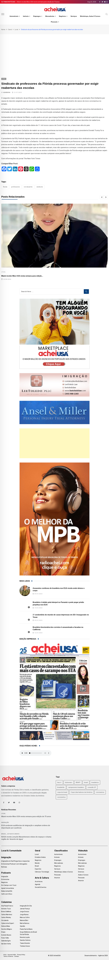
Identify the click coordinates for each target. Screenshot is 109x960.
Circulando (5, 920)
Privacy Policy (21, 954)
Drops (3, 932)
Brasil (3, 834)
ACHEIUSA (6, 92)
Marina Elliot (24, 920)
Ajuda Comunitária (7, 888)
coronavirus (100, 792)
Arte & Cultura (42, 877)
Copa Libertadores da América (81, 792)
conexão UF (92, 787)
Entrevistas (5, 879)
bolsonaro (68, 782)
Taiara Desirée (25, 943)
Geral (10, 29)
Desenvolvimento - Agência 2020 (96, 955)
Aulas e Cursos (83, 875)
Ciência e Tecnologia (42, 872)
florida (5, 187)
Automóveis (14, 16)
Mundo (37, 863)
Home (3, 29)
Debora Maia (5, 926)
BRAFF (78, 782)
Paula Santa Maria (26, 929)
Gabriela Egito (6, 941)
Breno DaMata (6, 911)
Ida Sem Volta (6, 944)
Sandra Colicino (25, 940)
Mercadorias (49, 16)
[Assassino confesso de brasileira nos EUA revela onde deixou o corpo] (24, 590)
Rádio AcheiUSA (6, 891)
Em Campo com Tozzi (8, 885)
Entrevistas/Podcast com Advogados (14, 864)
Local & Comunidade (11, 850)
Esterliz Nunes (6, 935)
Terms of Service (8, 956)
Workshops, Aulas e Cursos (90, 16)
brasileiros (95, 782)
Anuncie (57, 878)
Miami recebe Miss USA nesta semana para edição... (22, 276)
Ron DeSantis (28, 187)
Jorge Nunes (24, 914)
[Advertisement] (54, 50)
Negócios (62, 16)
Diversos (81, 872)
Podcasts (6, 872)
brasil (86, 782)
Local (16, 29)
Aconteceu (38, 881)
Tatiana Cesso (25, 946)
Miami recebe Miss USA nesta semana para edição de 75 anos (38, 2)
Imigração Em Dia (26, 906)
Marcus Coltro (25, 917)
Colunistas (6, 902)
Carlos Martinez (6, 914)
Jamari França (25, 909)
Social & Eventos (40, 887)
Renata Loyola (25, 937)
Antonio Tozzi (6, 909)
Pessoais (54, 22)
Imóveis (26, 16)
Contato (16, 956)
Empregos (37, 16)
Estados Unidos (13, 834)
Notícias (4, 867)
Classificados (61, 850)
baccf (59, 782)
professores (15, 187)
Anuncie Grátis (12, 954)
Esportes (38, 869)
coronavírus (61, 797)
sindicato (40, 187)
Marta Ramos (24, 923)
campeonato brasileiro (76, 787)
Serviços (74, 16)
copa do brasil (62, 792)
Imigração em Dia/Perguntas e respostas (15, 861)
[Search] (107, 14)
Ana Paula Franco (7, 906)
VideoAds (83, 850)
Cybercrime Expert (7, 923)
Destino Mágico (6, 929)
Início (4, 954)
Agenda (37, 884)
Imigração (5, 822)
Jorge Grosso (24, 911)
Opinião (22, 926)
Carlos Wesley (6, 917)
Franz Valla (5, 938)
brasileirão (61, 787)
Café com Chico (6, 894)
